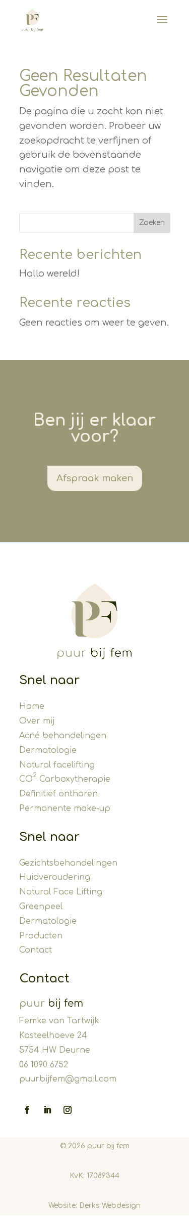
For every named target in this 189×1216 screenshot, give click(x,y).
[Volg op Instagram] (67, 1110)
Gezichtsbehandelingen (68, 863)
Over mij (36, 721)
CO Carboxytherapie (64, 779)
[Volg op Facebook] (27, 1110)
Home (31, 706)
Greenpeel (40, 906)
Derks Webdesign (110, 1205)
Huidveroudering (54, 877)
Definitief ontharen (58, 793)
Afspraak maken (94, 478)
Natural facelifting (57, 765)
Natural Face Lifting (60, 891)
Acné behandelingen (62, 735)
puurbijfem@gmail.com (67, 1079)
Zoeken (152, 223)
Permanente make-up (64, 808)
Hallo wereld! (49, 273)
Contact (35, 950)
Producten (40, 935)
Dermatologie (48, 750)
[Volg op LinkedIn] (47, 1110)
